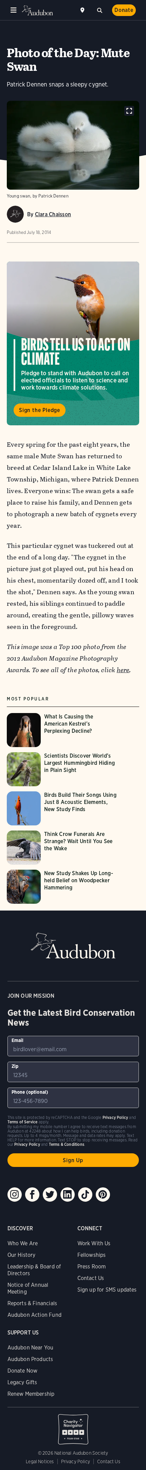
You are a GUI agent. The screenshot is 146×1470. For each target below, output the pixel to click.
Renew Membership (31, 1394)
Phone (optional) (30, 1092)
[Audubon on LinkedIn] (67, 1194)
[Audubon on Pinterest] (103, 1194)
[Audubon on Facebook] (32, 1194)
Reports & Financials (32, 1303)
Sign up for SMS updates (107, 1289)
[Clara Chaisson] (15, 214)
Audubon (37, 10)
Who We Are (22, 1243)
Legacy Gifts (22, 1382)
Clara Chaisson (53, 214)
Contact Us (90, 1278)
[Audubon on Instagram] (14, 1194)
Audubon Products (30, 1359)
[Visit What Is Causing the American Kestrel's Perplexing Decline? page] (64, 730)
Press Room (91, 1266)
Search (99, 9)
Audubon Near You (30, 1347)
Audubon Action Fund (34, 1315)
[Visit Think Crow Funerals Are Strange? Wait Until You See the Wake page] (64, 848)
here (123, 670)
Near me (83, 10)
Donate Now (22, 1371)
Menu (13, 10)
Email (18, 1040)
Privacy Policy (75, 1461)
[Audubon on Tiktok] (85, 1194)
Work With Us (94, 1243)
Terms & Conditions (66, 1144)
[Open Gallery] (129, 111)
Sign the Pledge (39, 410)
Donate (123, 10)
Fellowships (91, 1255)
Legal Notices (40, 1461)
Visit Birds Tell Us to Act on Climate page (73, 343)
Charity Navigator (73, 1425)
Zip (15, 1066)
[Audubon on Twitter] (50, 1194)
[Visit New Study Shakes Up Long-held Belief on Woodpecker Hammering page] (64, 887)
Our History (21, 1255)
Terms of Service (22, 1121)
